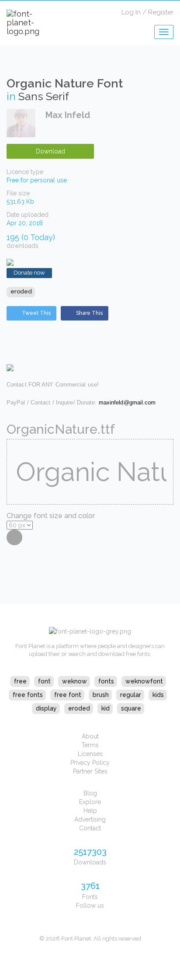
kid (105, 708)
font (44, 681)
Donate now (29, 272)
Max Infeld (67, 115)
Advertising (90, 819)
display (46, 708)
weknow (74, 681)
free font (67, 694)
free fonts (28, 694)
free (20, 681)
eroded (21, 291)
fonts (106, 681)
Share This (89, 313)
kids (158, 694)
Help (90, 810)
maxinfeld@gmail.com (127, 402)
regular (130, 694)
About (90, 736)
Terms (90, 745)
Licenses (90, 753)
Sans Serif (43, 96)
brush (101, 694)
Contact (90, 828)
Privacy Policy (90, 762)
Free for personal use (37, 180)
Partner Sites (90, 771)
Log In (131, 12)
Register (160, 12)
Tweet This (36, 313)
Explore (90, 801)
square (131, 708)
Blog (90, 793)
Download (50, 151)
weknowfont (144, 681)
